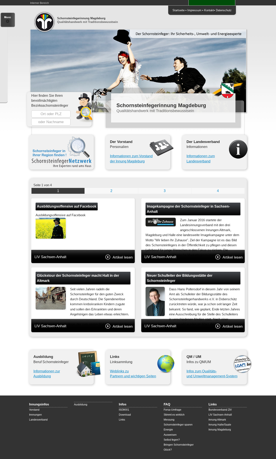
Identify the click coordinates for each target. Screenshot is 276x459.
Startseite (178, 10)
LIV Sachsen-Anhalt (83, 257)
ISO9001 (124, 409)
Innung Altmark (217, 419)
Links (122, 419)
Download (125, 414)
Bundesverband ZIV (220, 409)
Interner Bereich (39, 3)
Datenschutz (224, 10)
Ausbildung (80, 404)
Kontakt (209, 10)
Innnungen (35, 414)
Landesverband (38, 419)
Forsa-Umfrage (172, 409)
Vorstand (34, 409)
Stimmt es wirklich (174, 414)
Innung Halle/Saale (220, 424)
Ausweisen (170, 434)
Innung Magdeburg (220, 429)
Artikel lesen (123, 257)
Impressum (194, 10)
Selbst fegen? (172, 439)
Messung (169, 419)
